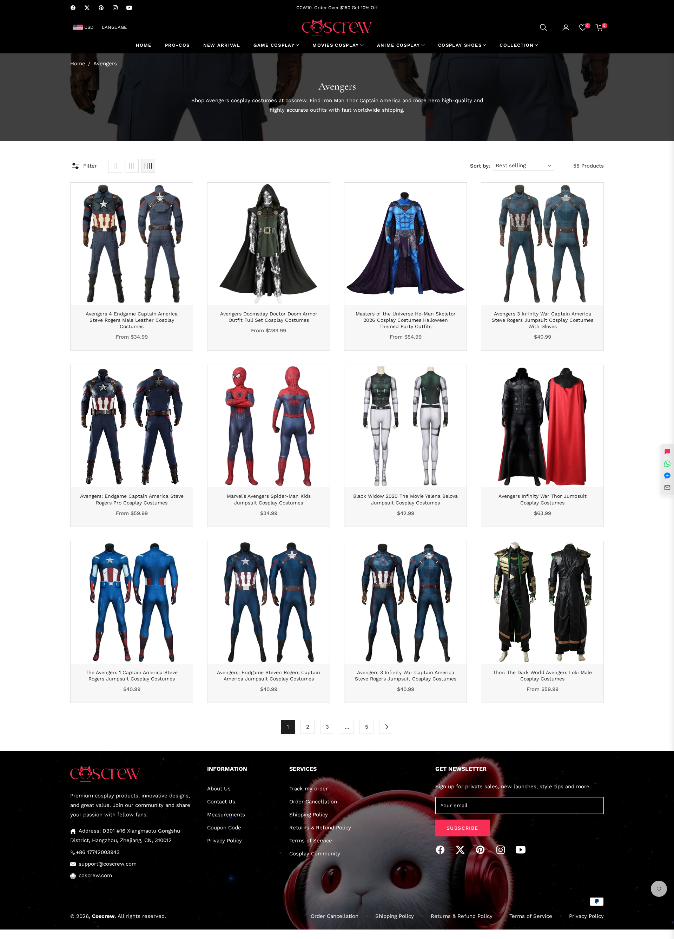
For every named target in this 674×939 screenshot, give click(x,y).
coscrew (103, 916)
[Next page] (386, 727)
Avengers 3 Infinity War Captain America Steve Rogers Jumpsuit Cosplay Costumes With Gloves (542, 320)
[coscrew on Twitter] (462, 850)
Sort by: (480, 166)
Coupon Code (224, 827)
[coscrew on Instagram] (502, 850)
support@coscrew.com (108, 864)
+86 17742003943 (98, 852)
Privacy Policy (224, 840)
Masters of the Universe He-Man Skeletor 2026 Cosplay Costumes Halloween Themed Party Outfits (406, 320)
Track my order (308, 788)
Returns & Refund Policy (320, 827)
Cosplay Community (314, 853)
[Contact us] (667, 451)
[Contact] (667, 487)
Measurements (226, 814)
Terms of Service (310, 840)
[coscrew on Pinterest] (482, 850)
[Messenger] (667, 475)
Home (77, 63)
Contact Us (221, 801)
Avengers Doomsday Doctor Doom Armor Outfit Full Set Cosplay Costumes (268, 317)
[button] (543, 27)
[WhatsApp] (667, 463)
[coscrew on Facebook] (442, 850)
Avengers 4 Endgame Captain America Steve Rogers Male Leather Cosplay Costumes (132, 320)
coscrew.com (95, 875)
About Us (219, 788)
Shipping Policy (308, 814)
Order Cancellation (313, 801)
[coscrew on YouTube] (522, 850)
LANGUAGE (114, 27)
